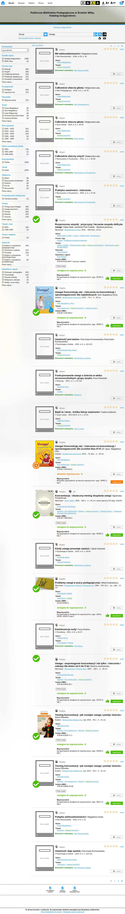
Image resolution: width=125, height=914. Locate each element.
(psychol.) (64, 67)
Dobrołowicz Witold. (64, 593)
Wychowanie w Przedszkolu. (85, 173)
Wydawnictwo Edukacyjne (72, 720)
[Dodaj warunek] (100, 34)
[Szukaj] (104, 34)
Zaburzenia (112, 245)
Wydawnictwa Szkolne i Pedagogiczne (79, 585)
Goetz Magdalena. (64, 62)
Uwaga (59, 392)
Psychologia (61, 257)
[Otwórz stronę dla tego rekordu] (45, 221)
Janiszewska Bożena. (65, 675)
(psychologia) (95, 245)
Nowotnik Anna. (63, 387)
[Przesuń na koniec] (122, 46)
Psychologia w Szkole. (82, 358)
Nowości (21, 3)
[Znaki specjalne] (104, 38)
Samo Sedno (69, 501)
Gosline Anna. (62, 638)
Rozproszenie (78, 245)
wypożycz (117, 278)
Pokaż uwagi (61, 266)
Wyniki (11, 3)
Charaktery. (78, 646)
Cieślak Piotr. (90, 236)
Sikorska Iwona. (63, 726)
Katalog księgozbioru (62, 27)
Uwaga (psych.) (92, 308)
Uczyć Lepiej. (79, 429)
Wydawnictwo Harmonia (71, 297)
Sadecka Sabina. (63, 421)
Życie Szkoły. (79, 139)
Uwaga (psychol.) (64, 562)
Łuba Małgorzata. (64, 96)
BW (87, 3)
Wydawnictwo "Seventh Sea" (75, 669)
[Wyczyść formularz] (100, 38)
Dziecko (60, 511)
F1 (107, 3)
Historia (31, 3)
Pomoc (41, 3)
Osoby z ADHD (63, 245)
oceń (122, 49)
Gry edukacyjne (63, 308)
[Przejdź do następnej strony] (118, 46)
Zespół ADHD (62, 247)
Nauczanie (61, 598)
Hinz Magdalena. (65, 303)
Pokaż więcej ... (7, 82)
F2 (113, 3)
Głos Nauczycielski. (81, 70)
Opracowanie (62, 252)
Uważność (61, 864)
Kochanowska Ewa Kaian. (67, 350)
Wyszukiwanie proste (26, 38)
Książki (59, 240)
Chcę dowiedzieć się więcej (51, 912)
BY (97, 3)
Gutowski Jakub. (63, 557)
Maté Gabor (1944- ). (67, 236)
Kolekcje (38, 38)
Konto (50, 3)
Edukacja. (78, 395)
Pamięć (81, 511)
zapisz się (117, 482)
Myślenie (60, 830)
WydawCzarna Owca (72, 230)
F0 (103, 3)
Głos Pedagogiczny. (81, 104)
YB (92, 3)
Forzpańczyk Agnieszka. (66, 506)
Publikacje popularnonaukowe (75, 240)
